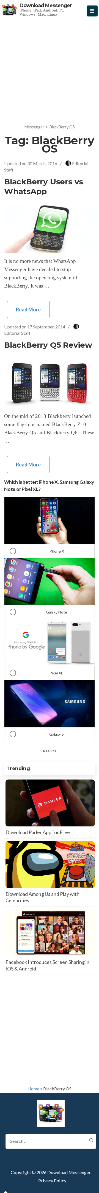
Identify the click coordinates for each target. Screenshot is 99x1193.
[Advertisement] (49, 69)
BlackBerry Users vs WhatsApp (43, 186)
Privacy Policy (52, 1180)
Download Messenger (46, 5)
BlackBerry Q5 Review (48, 345)
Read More (28, 309)
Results (49, 751)
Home (33, 1088)
